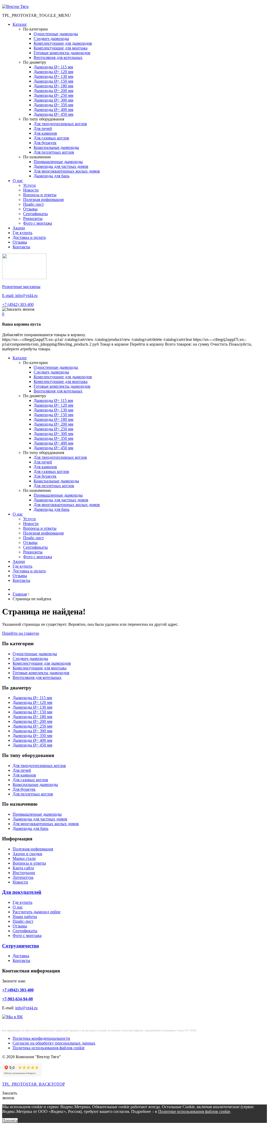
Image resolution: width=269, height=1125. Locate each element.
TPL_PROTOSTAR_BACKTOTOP (33, 1084)
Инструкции (24, 872)
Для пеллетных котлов (54, 152)
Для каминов (45, 133)
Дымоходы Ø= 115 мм (53, 67)
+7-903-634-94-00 (17, 999)
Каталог (20, 24)
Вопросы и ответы (39, 195)
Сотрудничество (20, 946)
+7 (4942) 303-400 (18, 304)
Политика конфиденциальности (41, 1038)
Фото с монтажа (37, 223)
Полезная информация (43, 199)
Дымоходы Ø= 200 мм (53, 90)
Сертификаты (35, 213)
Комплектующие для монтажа (60, 48)
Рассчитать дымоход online (36, 912)
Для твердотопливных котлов (60, 124)
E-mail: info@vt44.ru (20, 295)
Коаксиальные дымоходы (56, 147)
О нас (18, 180)
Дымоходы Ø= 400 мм (53, 109)
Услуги (29, 185)
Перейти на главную (20, 633)
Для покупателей (21, 892)
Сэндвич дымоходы (51, 38)
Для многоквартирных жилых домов (67, 171)
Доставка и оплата (29, 237)
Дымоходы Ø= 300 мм (53, 100)
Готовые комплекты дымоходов (62, 53)
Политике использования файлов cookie (194, 1111)
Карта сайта (23, 868)
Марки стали (24, 858)
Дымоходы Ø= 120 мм (53, 71)
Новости (31, 190)
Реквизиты (33, 218)
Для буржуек (45, 142)
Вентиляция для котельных (58, 57)
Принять (10, 1120)
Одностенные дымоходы (56, 34)
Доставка (21, 956)
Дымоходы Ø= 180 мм (53, 86)
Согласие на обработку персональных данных (54, 1043)
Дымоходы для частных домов (61, 166)
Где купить (22, 232)
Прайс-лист (33, 204)
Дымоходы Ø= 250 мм (53, 95)
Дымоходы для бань (51, 176)
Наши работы (25, 916)
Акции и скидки (27, 853)
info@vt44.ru (26, 1008)
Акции (19, 228)
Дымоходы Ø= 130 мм (53, 76)
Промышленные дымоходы (58, 161)
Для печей (43, 128)
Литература (23, 877)
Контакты (21, 247)
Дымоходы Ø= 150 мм (53, 81)
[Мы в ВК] (12, 1017)
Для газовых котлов (51, 138)
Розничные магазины (21, 286)
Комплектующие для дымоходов (63, 43)
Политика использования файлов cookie (49, 1048)
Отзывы (30, 209)
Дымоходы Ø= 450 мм (53, 114)
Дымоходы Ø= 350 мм (53, 105)
